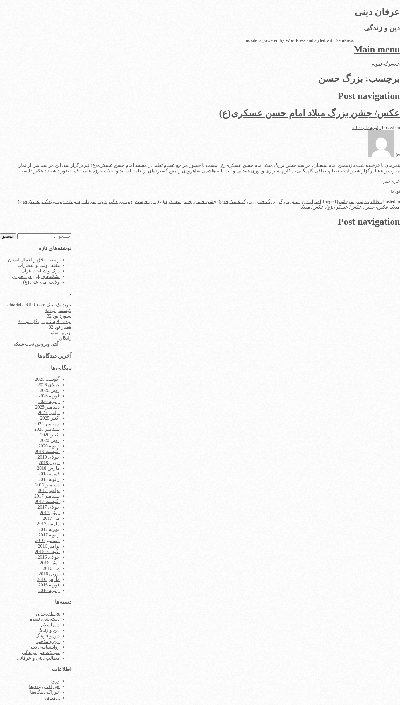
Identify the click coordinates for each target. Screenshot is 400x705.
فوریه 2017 (49, 529)
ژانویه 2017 (49, 534)
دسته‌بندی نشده (45, 619)
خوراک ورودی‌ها (44, 686)
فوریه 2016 (49, 584)
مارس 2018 (48, 468)
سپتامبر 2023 (47, 429)
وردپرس (51, 697)
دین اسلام (50, 624)
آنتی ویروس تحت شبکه (35, 344)
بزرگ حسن (265, 201)
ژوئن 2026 (50, 390)
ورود (55, 680)
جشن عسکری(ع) (175, 201)
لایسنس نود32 (58, 310)
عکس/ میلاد (312, 207)
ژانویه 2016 (49, 590)
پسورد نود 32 (59, 315)
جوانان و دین (48, 613)
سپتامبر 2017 (47, 495)
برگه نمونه (382, 63)
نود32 (395, 191)
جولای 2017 (48, 507)
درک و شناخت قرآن (40, 270)
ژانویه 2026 (49, 401)
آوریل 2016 (49, 573)
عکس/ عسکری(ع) (344, 207)
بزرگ (284, 201)
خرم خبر (391, 181)
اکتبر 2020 (50, 434)
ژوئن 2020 (50, 440)
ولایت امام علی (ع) (41, 281)
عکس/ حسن (376, 207)
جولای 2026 (48, 384)
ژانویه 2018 (49, 479)
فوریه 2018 (49, 473)
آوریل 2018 (49, 462)
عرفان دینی (377, 11)
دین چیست (145, 201)
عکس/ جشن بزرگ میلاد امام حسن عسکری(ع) (309, 113)
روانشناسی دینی (44, 646)
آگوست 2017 (47, 501)
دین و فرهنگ (47, 635)
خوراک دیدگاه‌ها (45, 691)
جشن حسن (205, 201)
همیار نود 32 (60, 327)
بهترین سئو (61, 332)
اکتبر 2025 (50, 418)
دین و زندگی (120, 201)
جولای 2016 (48, 557)
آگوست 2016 (47, 551)
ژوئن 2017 (50, 512)
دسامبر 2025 (47, 406)
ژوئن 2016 (50, 562)
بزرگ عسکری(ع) (235, 201)
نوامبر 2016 (49, 545)
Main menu (377, 49)
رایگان (65, 338)
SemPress (345, 40)
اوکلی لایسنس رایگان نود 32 (44, 321)
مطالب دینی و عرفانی (360, 201)
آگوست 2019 (47, 451)
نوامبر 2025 (49, 412)
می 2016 (51, 568)
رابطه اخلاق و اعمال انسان (34, 259)
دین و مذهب (48, 641)
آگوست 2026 (47, 379)
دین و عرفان (94, 201)
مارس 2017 (48, 523)
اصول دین (311, 201)
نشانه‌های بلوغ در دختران (36, 276)
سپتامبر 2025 (47, 423)
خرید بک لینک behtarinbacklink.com (38, 304)
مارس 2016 (48, 579)
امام (295, 201)
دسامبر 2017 (47, 484)
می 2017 (51, 518)
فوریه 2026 (49, 395)
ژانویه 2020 (49, 445)
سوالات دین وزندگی (61, 201)
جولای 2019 (48, 456)
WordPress (295, 40)
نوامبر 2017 (49, 490)
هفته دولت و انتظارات (39, 265)
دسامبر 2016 (47, 540)
